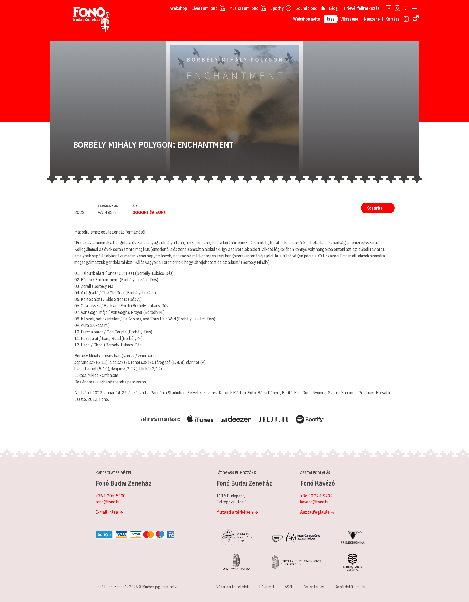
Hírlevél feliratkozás (361, 8)
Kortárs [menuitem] (392, 19)
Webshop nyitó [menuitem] (306, 19)
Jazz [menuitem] (330, 19)
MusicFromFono (244, 8)
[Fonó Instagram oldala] (397, 8)
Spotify (277, 8)
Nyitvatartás (314, 586)
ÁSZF (289, 586)
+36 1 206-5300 (111, 496)
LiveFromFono (205, 8)
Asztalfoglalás (314, 512)
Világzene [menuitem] (349, 19)
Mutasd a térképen (234, 512)
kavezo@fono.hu (314, 502)
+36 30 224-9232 (316, 496)
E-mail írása (107, 512)
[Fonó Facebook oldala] (388, 8)
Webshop (178, 8)
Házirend (266, 586)
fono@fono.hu (108, 502)
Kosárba (374, 208)
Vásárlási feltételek (232, 586)
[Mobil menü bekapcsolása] (414, 8)
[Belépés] (406, 19)
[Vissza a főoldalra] (91, 20)
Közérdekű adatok (350, 586)
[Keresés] (406, 8)
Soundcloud (307, 8)
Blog (333, 8)
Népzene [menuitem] (372, 19)
